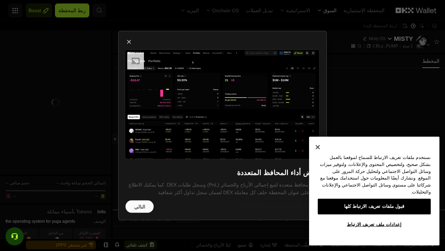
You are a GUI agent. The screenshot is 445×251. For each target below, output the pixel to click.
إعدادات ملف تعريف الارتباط (374, 224)
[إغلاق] (317, 147)
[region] (374, 191)
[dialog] (222, 125)
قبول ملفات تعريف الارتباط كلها (374, 206)
